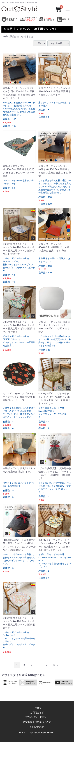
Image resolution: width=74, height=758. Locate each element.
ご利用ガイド (37, 712)
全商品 (8, 29)
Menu (68, 6)
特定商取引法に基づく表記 (37, 722)
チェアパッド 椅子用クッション (36, 29)
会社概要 (37, 708)
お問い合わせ (37, 726)
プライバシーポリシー (37, 717)
